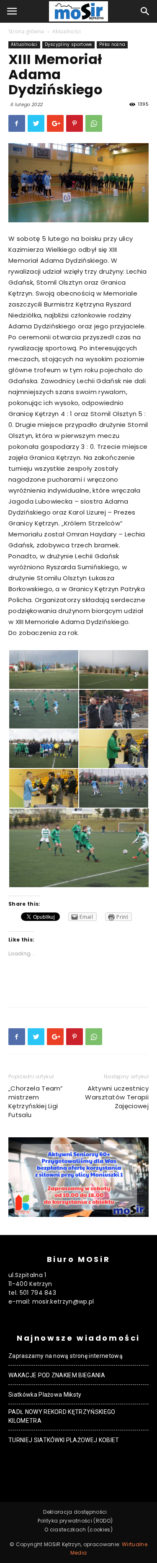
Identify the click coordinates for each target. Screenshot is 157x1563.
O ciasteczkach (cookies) (78, 1529)
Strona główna (26, 31)
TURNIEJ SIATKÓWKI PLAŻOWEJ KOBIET (63, 1440)
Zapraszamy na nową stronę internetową (65, 1355)
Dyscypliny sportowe (68, 44)
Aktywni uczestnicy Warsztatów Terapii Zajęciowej (117, 1097)
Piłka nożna (112, 44)
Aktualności (66, 31)
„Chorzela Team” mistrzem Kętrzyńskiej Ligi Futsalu (35, 1101)
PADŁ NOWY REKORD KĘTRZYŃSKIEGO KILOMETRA (62, 1416)
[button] (145, 11)
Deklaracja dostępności (75, 1511)
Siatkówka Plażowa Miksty (45, 1394)
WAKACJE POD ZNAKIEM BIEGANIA (56, 1375)
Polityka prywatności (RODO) (75, 1520)
